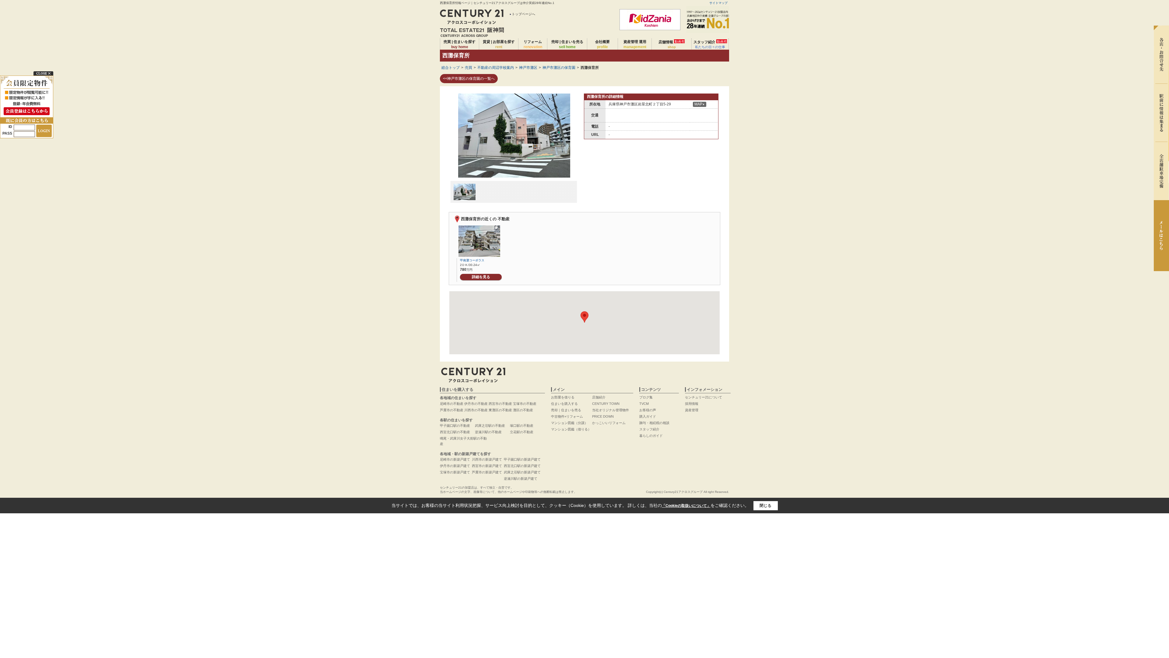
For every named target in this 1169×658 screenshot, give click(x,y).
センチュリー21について (703, 397)
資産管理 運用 (634, 44)
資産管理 (691, 410)
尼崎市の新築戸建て (455, 459)
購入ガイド (647, 416)
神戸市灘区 (528, 67)
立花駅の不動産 (521, 432)
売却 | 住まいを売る (567, 44)
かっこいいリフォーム (609, 423)
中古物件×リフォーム (567, 416)
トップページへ (523, 14)
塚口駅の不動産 (521, 425)
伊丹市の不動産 (476, 403)
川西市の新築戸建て (487, 459)
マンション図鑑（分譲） (569, 423)
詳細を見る (481, 277)
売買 (468, 67)
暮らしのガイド (651, 435)
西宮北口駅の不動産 (455, 432)
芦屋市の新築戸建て (487, 472)
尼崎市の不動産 (451, 403)
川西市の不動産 (476, 410)
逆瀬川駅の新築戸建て (520, 478)
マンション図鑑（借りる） (571, 429)
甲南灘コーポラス (472, 260)
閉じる (765, 505)
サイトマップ (718, 3)
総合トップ (450, 67)
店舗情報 (671, 44)
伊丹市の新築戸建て (455, 466)
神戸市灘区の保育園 (558, 67)
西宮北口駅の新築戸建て (522, 466)
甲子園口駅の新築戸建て (522, 459)
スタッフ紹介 (710, 44)
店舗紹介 (599, 397)
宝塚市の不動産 (524, 403)
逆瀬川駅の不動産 (488, 432)
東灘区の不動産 (500, 410)
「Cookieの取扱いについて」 (686, 506)
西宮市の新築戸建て (487, 466)
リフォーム (533, 44)
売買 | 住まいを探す (460, 44)
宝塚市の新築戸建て (455, 472)
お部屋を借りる (562, 397)
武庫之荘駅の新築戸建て (522, 472)
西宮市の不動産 (500, 403)
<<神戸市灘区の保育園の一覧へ (469, 78)
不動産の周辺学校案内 (495, 67)
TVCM (644, 403)
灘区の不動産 (523, 410)
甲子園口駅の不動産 (455, 425)
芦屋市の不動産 (451, 410)
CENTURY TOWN (606, 403)
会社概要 (602, 44)
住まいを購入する (564, 403)
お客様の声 (647, 410)
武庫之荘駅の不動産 (490, 425)
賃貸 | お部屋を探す (499, 44)
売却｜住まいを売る (566, 410)
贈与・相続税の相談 (654, 423)
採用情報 (691, 403)
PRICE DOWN (603, 416)
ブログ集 (646, 397)
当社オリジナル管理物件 (610, 410)
